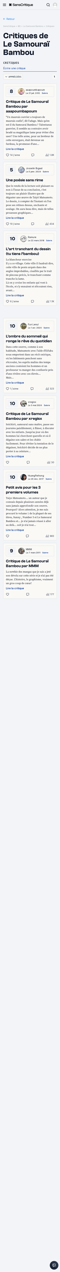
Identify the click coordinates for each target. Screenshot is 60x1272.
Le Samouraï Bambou (33, 26)
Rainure (32, 237)
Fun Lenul (33, 324)
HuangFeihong (36, 475)
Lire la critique (15, 149)
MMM (29, 549)
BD (19, 26)
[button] (55, 4)
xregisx (32, 402)
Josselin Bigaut (34, 168)
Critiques (50, 26)
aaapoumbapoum (35, 89)
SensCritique (9, 26)
